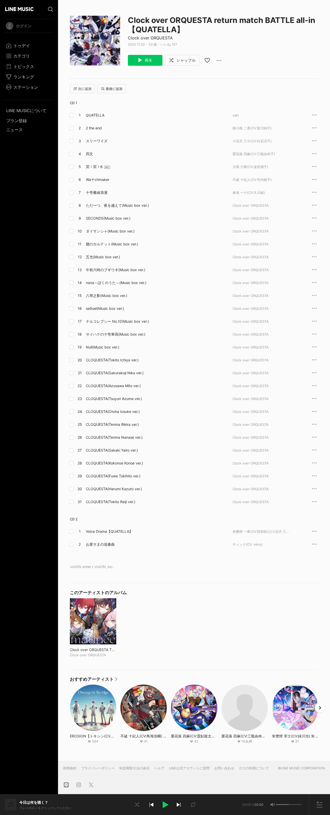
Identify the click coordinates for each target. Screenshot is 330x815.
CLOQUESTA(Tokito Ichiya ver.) (112, 360)
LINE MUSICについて (26, 110)
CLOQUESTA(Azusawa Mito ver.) (113, 386)
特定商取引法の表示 (134, 768)
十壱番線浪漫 (97, 192)
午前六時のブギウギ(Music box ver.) (115, 270)
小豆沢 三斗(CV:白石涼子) (252, 141)
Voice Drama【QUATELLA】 (109, 531)
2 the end (94, 128)
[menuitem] (29, 45)
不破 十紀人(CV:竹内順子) (252, 180)
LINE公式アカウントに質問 (189, 768)
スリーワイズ (97, 141)
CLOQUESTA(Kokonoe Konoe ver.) (114, 463)
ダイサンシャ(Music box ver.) (110, 231)
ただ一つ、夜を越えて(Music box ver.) (117, 205)
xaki (236, 115)
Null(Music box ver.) (102, 347)
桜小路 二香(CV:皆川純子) (252, 128)
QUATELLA (95, 115)
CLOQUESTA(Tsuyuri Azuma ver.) (114, 398)
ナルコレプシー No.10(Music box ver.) (117, 321)
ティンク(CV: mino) (248, 544)
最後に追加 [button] (114, 89)
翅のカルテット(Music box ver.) (112, 244)
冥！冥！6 (94, 166)
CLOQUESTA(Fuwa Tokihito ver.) (113, 476)
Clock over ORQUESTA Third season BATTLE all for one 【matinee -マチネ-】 (93, 649)
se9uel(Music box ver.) (105, 308)
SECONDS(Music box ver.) (108, 218)
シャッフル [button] (185, 60)
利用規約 (70, 768)
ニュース (14, 129)
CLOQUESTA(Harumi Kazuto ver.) (114, 489)
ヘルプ (159, 768)
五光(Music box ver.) (103, 257)
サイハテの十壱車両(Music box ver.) (115, 334)
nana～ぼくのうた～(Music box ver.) (116, 282)
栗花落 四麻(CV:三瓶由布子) (254, 154)
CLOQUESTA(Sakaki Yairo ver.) (112, 450)
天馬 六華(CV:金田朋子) (250, 167)
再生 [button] (148, 60)
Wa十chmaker (97, 179)
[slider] (282, 804)
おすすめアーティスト (93, 680)
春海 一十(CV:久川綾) (249, 192)
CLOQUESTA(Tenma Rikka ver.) (112, 424)
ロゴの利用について (254, 768)
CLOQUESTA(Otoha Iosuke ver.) (113, 411)
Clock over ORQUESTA (150, 37)
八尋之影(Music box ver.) (106, 295)
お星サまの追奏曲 (100, 544)
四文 (89, 154)
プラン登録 (16, 120)
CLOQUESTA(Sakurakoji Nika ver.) (115, 373)
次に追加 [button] (85, 89)
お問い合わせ (224, 768)
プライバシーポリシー (98, 768)
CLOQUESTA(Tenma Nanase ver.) (114, 437)
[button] (165, 804)
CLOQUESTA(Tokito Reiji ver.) (110, 502)
